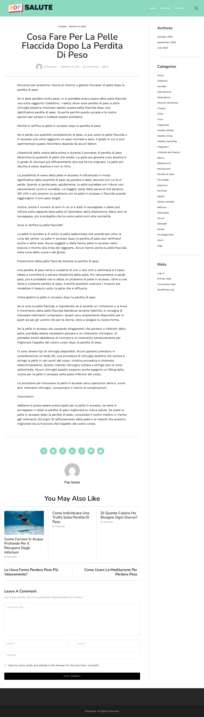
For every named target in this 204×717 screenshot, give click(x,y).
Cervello (161, 86)
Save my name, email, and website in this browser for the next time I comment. (53, 665)
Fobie (160, 113)
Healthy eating (165, 130)
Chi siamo (165, 8)
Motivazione (164, 168)
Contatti (180, 8)
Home (153, 8)
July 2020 (162, 47)
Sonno (160, 218)
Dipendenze (163, 97)
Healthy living (164, 136)
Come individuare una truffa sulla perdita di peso (70, 517)
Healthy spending (167, 141)
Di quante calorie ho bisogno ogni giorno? (119, 515)
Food (160, 119)
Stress (160, 229)
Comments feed (166, 284)
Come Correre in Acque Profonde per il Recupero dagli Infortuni (23, 546)
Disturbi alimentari (167, 102)
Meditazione (164, 163)
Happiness (163, 125)
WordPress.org (165, 289)
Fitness (62, 26)
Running (162, 190)
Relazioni (162, 185)
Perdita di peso (77, 26)
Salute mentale (165, 201)
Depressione (164, 91)
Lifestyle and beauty (168, 152)
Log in (160, 273)
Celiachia (162, 81)
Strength (162, 223)
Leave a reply (92, 67)
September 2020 (166, 42)
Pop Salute (52, 67)
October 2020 (165, 36)
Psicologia (163, 179)
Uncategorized (165, 234)
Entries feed (164, 278)
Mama (160, 158)
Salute (160, 196)
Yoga (159, 245)
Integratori (163, 147)
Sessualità (163, 212)
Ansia (160, 75)
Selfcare (161, 207)
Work (160, 240)
